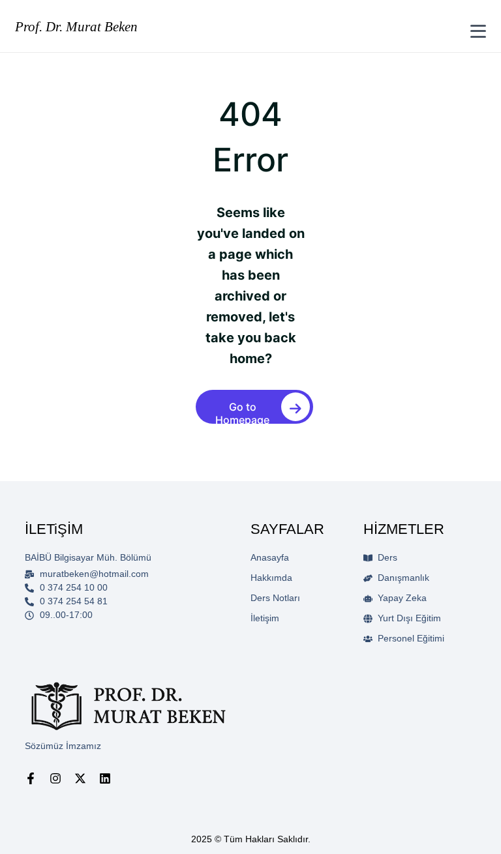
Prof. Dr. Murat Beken (76, 26)
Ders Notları (275, 598)
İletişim (264, 618)
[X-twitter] (80, 778)
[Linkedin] (105, 778)
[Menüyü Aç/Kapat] (478, 31)
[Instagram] (55, 778)
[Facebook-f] (31, 778)
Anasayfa (269, 557)
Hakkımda (271, 577)
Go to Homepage (242, 412)
